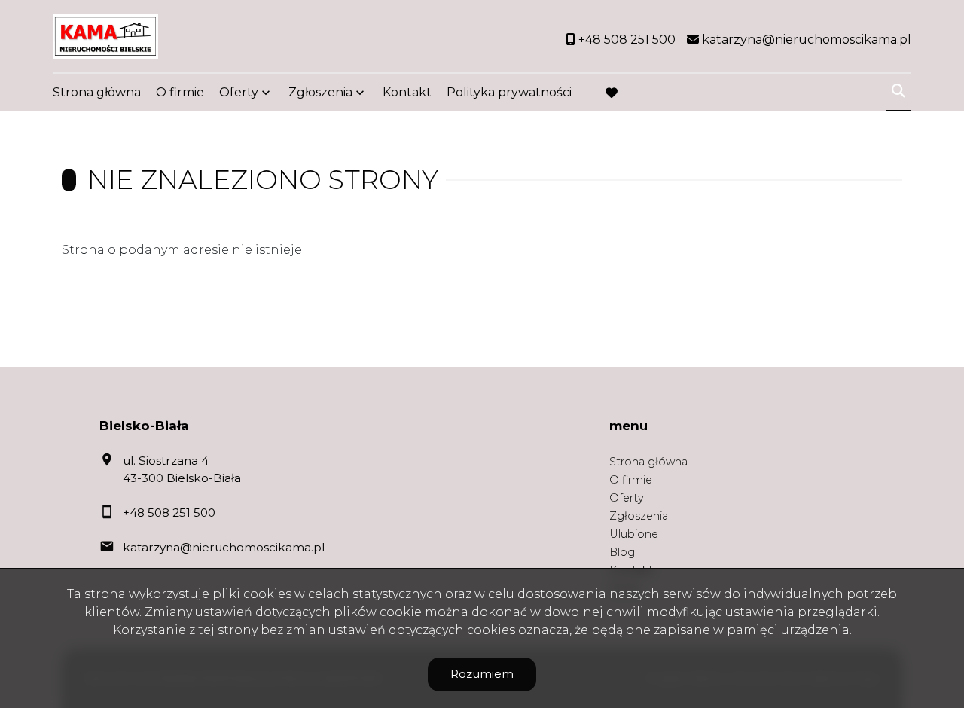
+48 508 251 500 (169, 512)
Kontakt (407, 92)
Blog (622, 552)
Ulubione (633, 534)
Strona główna (97, 92)
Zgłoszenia (638, 516)
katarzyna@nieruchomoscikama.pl (224, 547)
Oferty (238, 92)
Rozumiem (482, 674)
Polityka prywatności (509, 92)
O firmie (180, 92)
